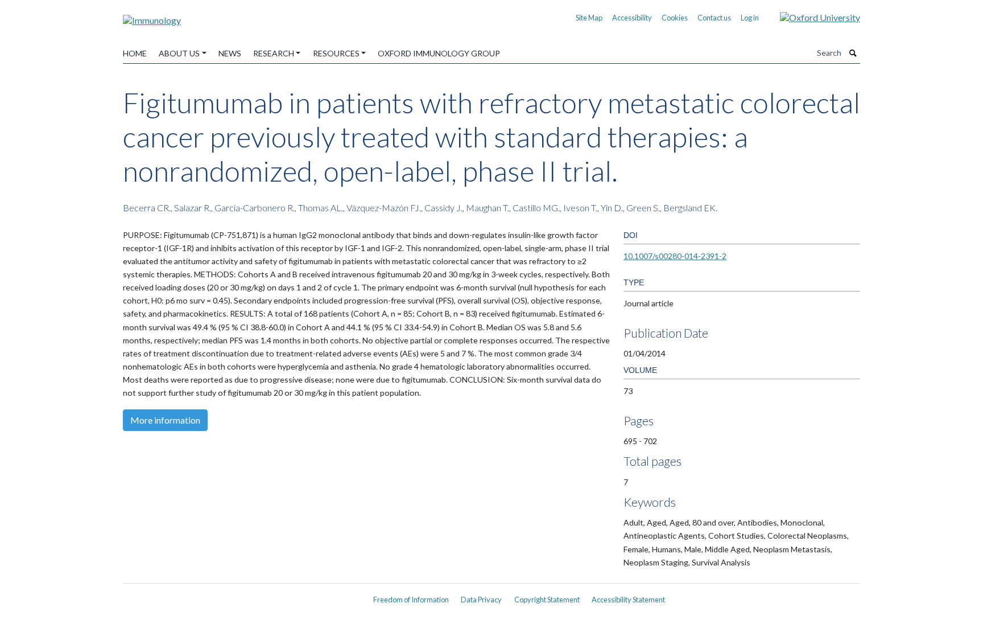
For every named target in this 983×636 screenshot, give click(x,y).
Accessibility (632, 17)
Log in (750, 17)
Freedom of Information (411, 599)
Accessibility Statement (628, 599)
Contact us (714, 17)
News (229, 53)
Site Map (589, 17)
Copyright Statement (547, 599)
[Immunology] (152, 16)
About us (179, 53)
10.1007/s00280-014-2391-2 (674, 256)
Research (273, 53)
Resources (336, 53)
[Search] (853, 53)
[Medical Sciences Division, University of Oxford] (241, 595)
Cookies (675, 17)
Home (135, 53)
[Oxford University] (811, 16)
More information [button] (165, 420)
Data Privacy (481, 599)
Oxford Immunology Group (439, 53)
